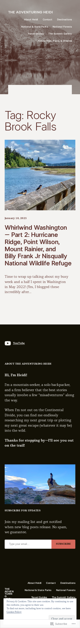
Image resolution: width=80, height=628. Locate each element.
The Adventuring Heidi (30, 12)
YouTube (19, 343)
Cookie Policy (14, 612)
